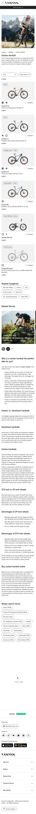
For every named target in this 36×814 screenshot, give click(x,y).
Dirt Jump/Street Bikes (10, 297)
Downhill (18, 292)
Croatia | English (10, 809)
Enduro (19, 287)
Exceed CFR (5, 205)
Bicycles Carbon (8, 617)
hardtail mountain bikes (11, 416)
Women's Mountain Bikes (10, 626)
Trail (26, 287)
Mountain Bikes (8, 287)
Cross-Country (7, 292)
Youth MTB (24, 297)
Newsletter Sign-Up (11, 726)
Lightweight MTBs (24, 635)
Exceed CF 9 (5, 172)
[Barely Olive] (6, 234)
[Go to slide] (15, 349)
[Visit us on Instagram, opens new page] (8, 735)
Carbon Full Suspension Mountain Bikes (15, 612)
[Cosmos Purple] (6, 103)
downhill (28, 524)
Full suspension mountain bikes (12, 621)
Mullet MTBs (18, 631)
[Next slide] (8, 349)
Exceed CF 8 (5, 106)
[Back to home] (12, 3)
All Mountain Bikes (9, 635)
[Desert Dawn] (6, 168)
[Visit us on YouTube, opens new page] (13, 735)
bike (17, 572)
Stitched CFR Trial (7, 237)
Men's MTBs (26, 626)
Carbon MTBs (7, 607)
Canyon (4, 52)
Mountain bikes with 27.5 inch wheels (16, 539)
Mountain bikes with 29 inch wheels (16, 517)
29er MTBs (6, 631)
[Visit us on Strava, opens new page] (18, 735)
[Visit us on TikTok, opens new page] (23, 735)
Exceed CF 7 (5, 139)
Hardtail (10, 52)
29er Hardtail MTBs (23, 640)
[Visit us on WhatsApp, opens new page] (28, 735)
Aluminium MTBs (8, 640)
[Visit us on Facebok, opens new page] (3, 735)
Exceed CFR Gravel (7, 268)
